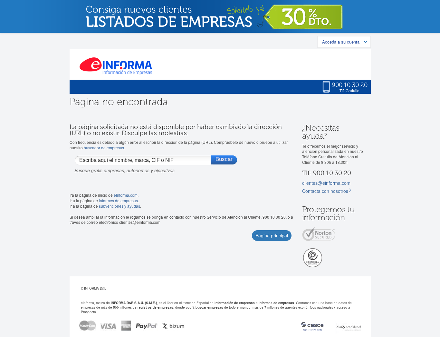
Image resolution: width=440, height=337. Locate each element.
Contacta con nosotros (325, 191)
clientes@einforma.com (326, 182)
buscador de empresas (104, 147)
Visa (108, 326)
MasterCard (87, 326)
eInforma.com (126, 195)
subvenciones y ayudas (119, 206)
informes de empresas (118, 200)
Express (126, 326)
